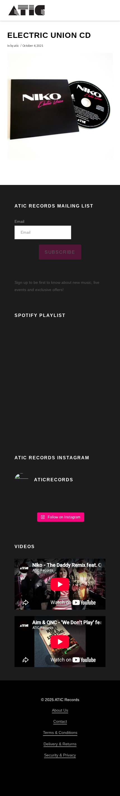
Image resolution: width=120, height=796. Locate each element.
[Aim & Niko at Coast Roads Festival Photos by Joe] (60, 501)
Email (19, 221)
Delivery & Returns (60, 744)
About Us (60, 710)
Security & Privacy (60, 755)
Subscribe (60, 252)
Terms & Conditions (60, 732)
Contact (60, 721)
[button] (108, 10)
